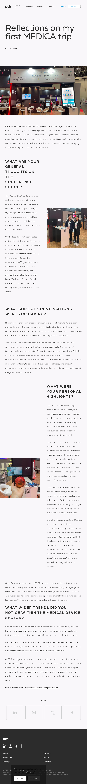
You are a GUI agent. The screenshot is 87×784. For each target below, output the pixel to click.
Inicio (5, 753)
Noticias (63, 7)
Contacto (47, 762)
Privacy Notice (30, 773)
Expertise (29, 7)
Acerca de (7, 757)
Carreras (51, 7)
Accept (20, 778)
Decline (33, 778)
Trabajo (40, 7)
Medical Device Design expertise (43, 687)
